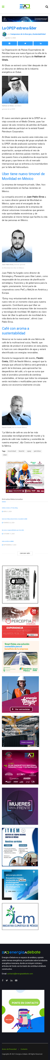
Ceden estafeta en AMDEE (8, 541)
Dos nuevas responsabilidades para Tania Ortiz (13, 530)
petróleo (37, 451)
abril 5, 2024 (7, 511)
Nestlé (21, 451)
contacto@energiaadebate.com (20, 974)
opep (29, 451)
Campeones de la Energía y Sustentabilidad (28, 34)
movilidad (12, 451)
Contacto (24, 1049)
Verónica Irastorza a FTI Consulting (9, 507)
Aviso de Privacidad (9, 1049)
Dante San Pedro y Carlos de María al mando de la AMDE (14, 519)
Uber (5, 455)
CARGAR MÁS (25, 553)
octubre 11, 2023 (9, 533)
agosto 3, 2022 (10, 38)
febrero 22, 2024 (8, 522)
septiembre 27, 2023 (9, 545)
